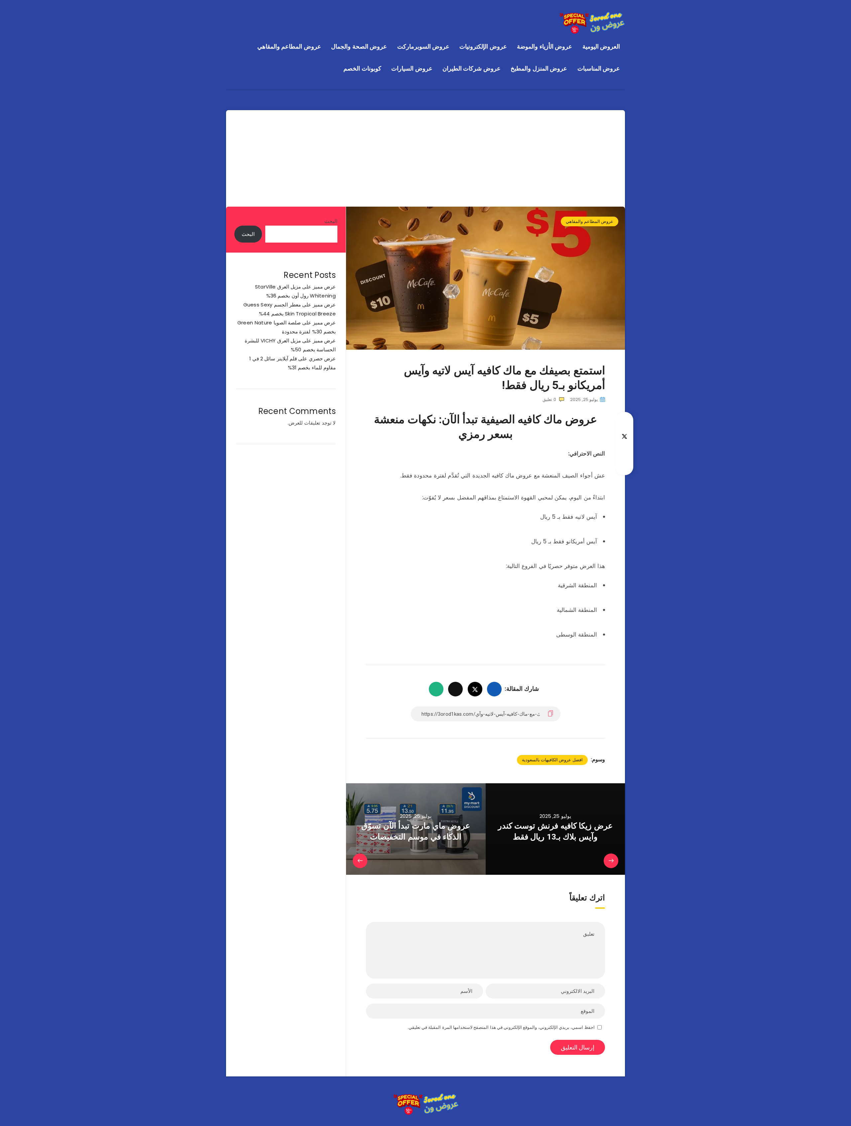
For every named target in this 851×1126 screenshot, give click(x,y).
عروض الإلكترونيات (483, 46)
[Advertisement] (425, 156)
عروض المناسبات (598, 68)
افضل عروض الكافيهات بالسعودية (552, 760)
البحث (330, 221)
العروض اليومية (601, 46)
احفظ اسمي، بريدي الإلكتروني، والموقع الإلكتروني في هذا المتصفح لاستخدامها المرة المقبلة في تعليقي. (501, 1027)
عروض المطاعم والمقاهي (289, 46)
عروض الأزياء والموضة (544, 46)
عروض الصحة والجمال (359, 46)
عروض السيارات (411, 68)
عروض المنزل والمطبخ (539, 68)
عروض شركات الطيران (471, 68)
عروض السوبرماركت (423, 46)
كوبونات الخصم (362, 68)
